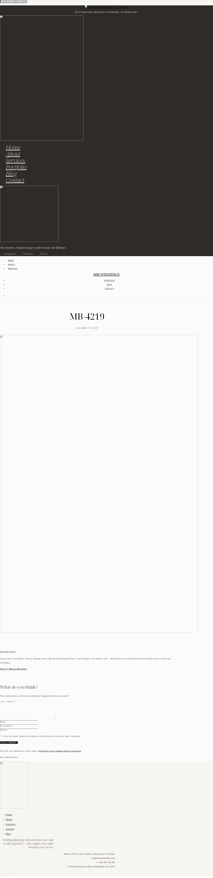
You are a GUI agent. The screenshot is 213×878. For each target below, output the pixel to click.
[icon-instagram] (13, 873)
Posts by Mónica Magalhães (13, 669)
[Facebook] (1, 641)
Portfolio (16, 167)
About (13, 154)
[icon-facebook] (2, 873)
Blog (11, 173)
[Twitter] (5, 641)
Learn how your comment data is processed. (59, 751)
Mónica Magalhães (8, 651)
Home (13, 147)
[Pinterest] (8, 641)
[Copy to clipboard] (12, 641)
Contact (15, 180)
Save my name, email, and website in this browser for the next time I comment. (42, 736)
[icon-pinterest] (8, 873)
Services (15, 160)
